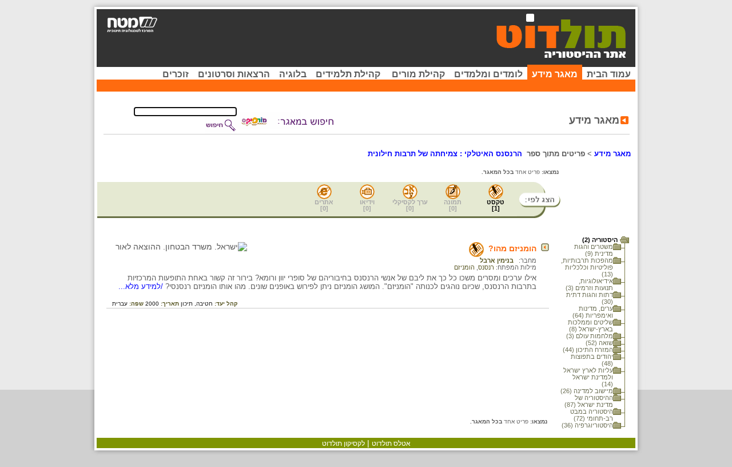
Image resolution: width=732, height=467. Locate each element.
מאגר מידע (555, 74)
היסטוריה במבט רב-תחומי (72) (591, 415)
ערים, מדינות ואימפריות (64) (592, 312)
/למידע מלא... (141, 286)
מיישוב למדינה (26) (586, 390)
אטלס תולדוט (391, 444)
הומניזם (464, 267)
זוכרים (175, 74)
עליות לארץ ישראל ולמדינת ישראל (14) (588, 377)
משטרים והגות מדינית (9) (593, 250)
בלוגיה (293, 74)
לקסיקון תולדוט (343, 444)
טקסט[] (495, 205)
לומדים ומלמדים (488, 74)
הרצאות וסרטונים (234, 74)
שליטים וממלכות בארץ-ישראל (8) (590, 326)
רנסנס (486, 267)
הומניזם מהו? (512, 248)
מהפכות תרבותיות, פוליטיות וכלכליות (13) (587, 267)
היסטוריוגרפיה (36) (587, 425)
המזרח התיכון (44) (588, 349)
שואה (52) (599, 342)
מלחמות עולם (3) (589, 336)
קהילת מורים (418, 74)
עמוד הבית (609, 74)
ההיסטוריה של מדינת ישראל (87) (588, 401)
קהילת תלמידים (348, 74)
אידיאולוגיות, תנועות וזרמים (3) (589, 284)
